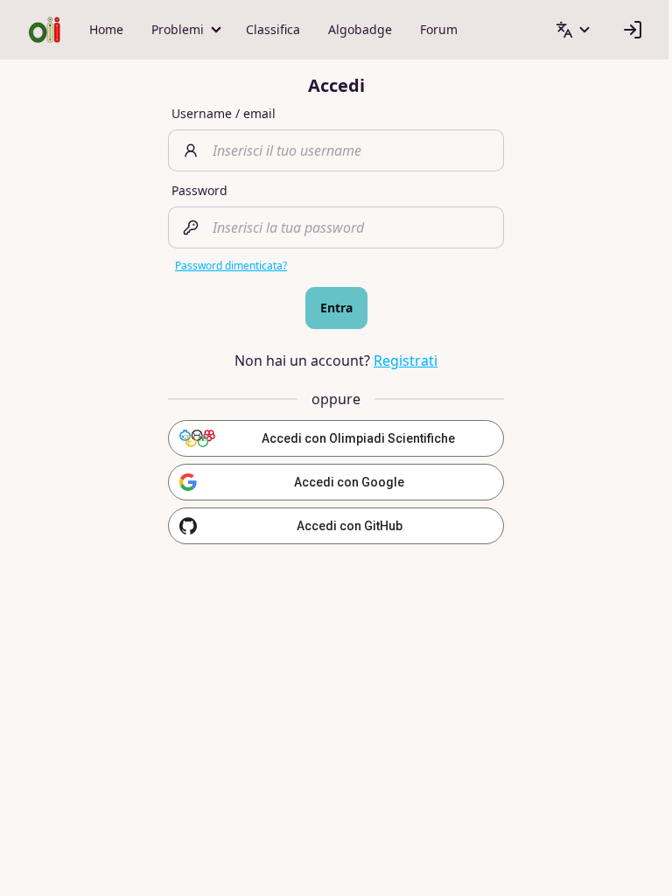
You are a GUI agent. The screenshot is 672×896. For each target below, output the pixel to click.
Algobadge (360, 29)
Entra (336, 307)
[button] (184, 30)
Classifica (273, 29)
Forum (439, 29)
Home (106, 29)
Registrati (406, 360)
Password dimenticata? (231, 265)
